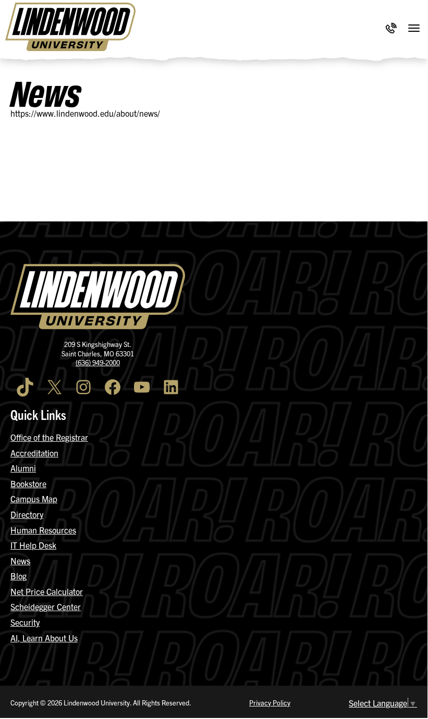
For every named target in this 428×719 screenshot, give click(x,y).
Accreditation (34, 453)
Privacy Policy (269, 702)
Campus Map (33, 498)
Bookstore (28, 483)
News (20, 560)
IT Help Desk (33, 545)
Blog (18, 576)
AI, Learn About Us (44, 638)
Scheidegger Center (45, 606)
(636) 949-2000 (98, 362)
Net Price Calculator (46, 591)
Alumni (23, 468)
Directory (26, 514)
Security (25, 622)
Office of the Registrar (49, 437)
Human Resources (43, 530)
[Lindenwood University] (70, 28)
